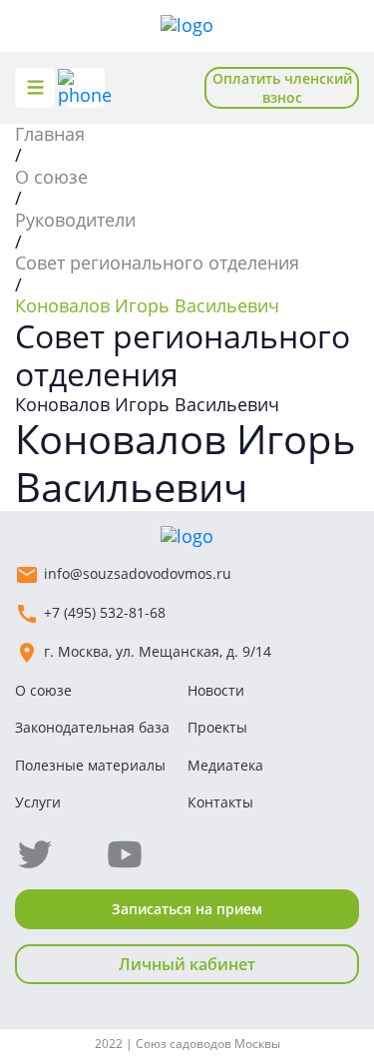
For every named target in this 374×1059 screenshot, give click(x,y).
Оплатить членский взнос (282, 88)
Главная (50, 134)
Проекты (217, 727)
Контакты (220, 802)
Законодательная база (92, 727)
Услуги (38, 802)
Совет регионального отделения (157, 262)
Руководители (75, 220)
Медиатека (225, 765)
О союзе (51, 177)
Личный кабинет (187, 964)
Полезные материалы (90, 765)
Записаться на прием (187, 908)
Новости (215, 690)
